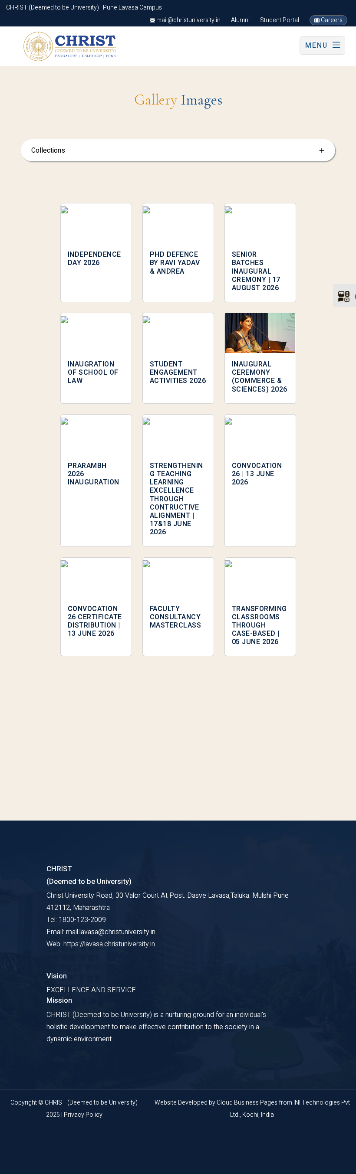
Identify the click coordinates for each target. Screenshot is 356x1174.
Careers (331, 20)
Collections (48, 150)
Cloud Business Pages (248, 1102)
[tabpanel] (178, 435)
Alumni (240, 20)
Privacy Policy (83, 1114)
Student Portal (279, 20)
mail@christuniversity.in (188, 20)
